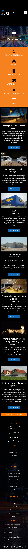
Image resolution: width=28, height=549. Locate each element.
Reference (14, 39)
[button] (14, 12)
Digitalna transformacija (10, 527)
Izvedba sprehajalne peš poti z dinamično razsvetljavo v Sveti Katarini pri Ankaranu (12, 537)
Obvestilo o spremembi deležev (12, 524)
